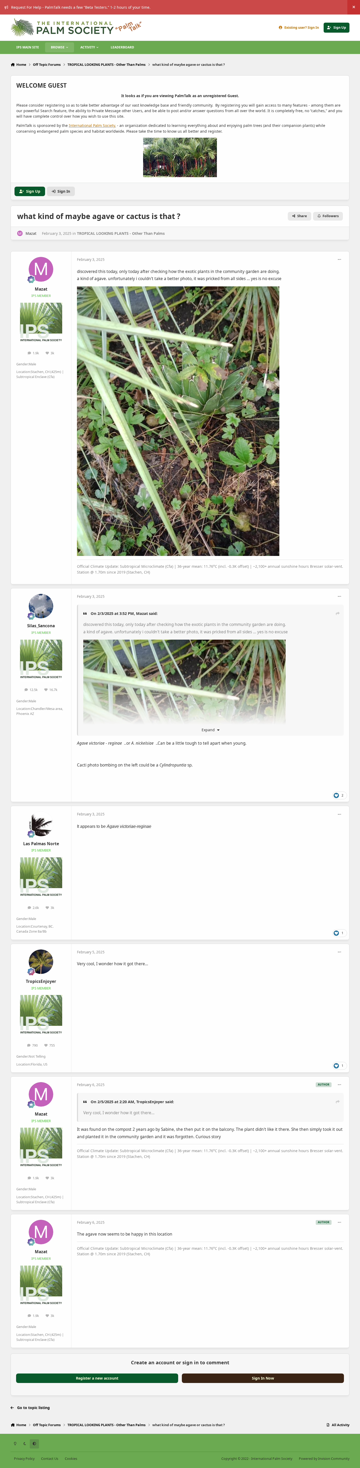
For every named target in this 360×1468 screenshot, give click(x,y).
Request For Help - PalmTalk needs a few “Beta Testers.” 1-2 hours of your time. (80, 7)
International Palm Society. (92, 125)
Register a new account (97, 1378)
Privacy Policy (24, 1458)
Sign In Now (263, 1378)
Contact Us (49, 1458)
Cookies (71, 1458)
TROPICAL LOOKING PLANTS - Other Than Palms (121, 233)
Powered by (324, 1458)
